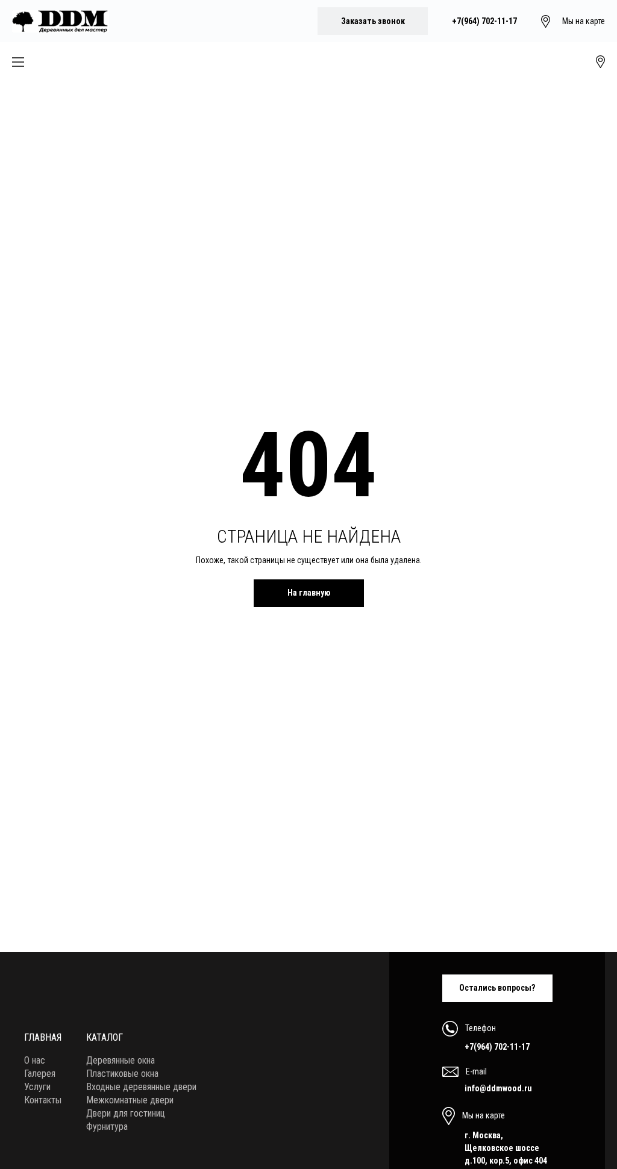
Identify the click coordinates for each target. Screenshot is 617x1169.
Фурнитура (107, 1126)
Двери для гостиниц (125, 1113)
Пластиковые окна (122, 1073)
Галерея (39, 1073)
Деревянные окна (120, 1060)
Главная (42, 1037)
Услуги (37, 1087)
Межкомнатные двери (130, 1100)
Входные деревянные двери (141, 1087)
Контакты (42, 1100)
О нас (34, 1060)
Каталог (104, 1037)
